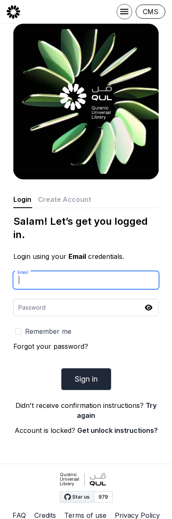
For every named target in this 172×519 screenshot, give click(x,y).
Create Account (64, 199)
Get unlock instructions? (117, 430)
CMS (150, 11)
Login (22, 199)
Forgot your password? (50, 346)
